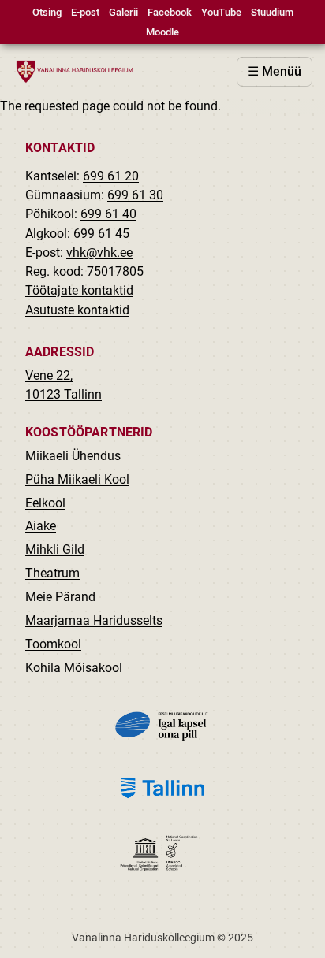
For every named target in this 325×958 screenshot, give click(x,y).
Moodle (162, 32)
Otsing (47, 12)
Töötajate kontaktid (79, 290)
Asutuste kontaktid (77, 310)
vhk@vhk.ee (99, 252)
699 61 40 (108, 213)
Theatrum (52, 573)
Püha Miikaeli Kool (77, 479)
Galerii (123, 12)
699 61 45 (101, 233)
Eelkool (45, 503)
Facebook (170, 12)
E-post (85, 12)
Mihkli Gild (54, 549)
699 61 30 (135, 195)
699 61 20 (111, 176)
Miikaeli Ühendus (73, 455)
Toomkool (53, 644)
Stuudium (272, 12)
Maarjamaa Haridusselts (93, 620)
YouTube (221, 12)
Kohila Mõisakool (73, 667)
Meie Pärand (60, 596)
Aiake (40, 525)
